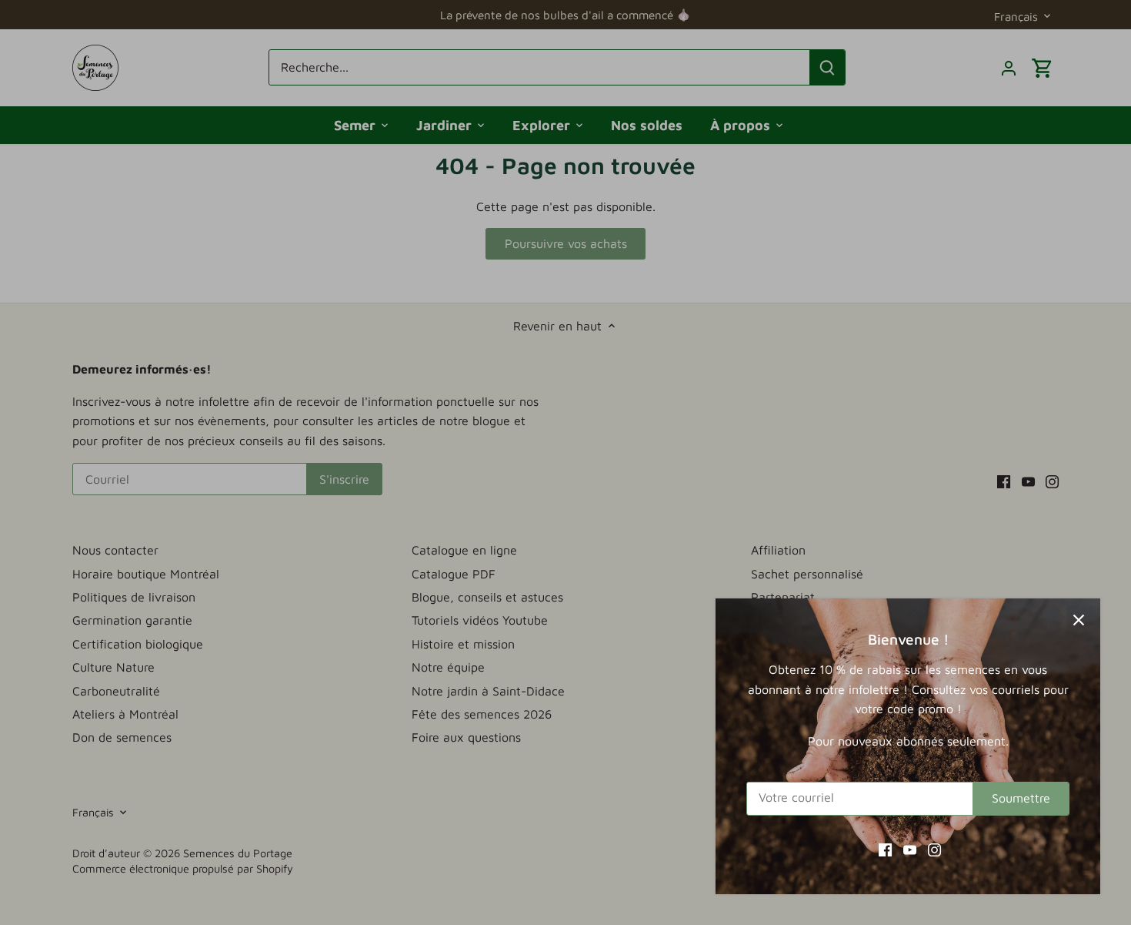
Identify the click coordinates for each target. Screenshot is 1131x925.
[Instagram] (934, 848)
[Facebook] (885, 848)
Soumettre (1021, 798)
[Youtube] (909, 848)
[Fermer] (1079, 620)
